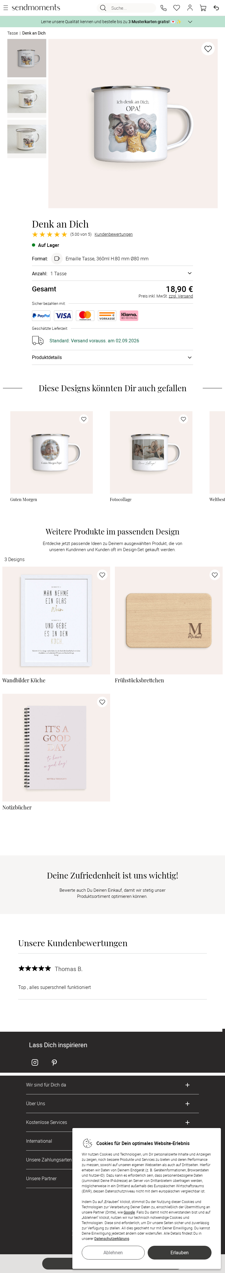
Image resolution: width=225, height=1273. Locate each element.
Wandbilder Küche (23, 680)
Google (129, 1212)
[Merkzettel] (177, 8)
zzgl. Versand (181, 296)
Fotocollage (121, 499)
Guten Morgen (23, 499)
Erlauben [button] (180, 1252)
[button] (163, 8)
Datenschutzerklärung (111, 1238)
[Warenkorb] (203, 8)
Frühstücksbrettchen (139, 680)
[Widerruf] (216, 8)
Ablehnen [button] (113, 1252)
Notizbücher (17, 807)
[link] (51, 452)
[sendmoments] (36, 8)
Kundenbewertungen (114, 234)
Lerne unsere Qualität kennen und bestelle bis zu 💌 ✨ (111, 21)
